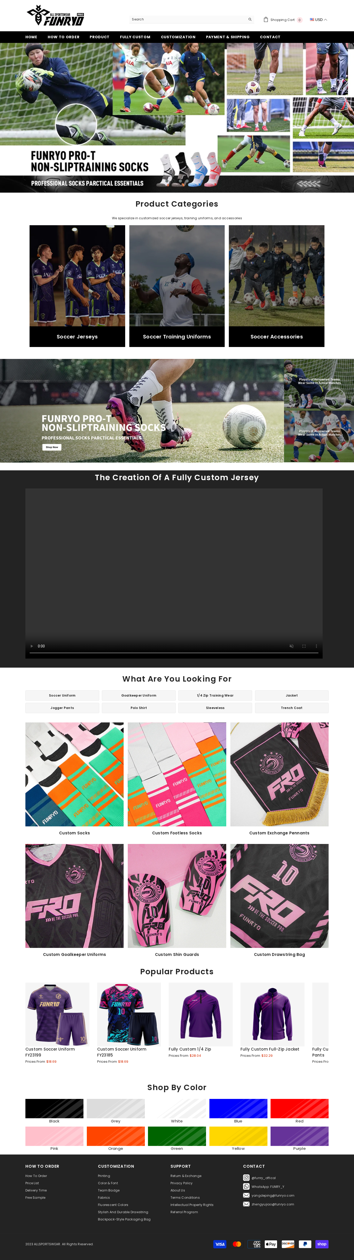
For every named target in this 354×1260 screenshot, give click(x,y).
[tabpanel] (177, 118)
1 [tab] (166, 181)
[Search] (191, 20)
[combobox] (187, 19)
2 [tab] (173, 181)
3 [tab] (180, 181)
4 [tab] (187, 181)
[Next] (313, 117)
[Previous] (40, 117)
